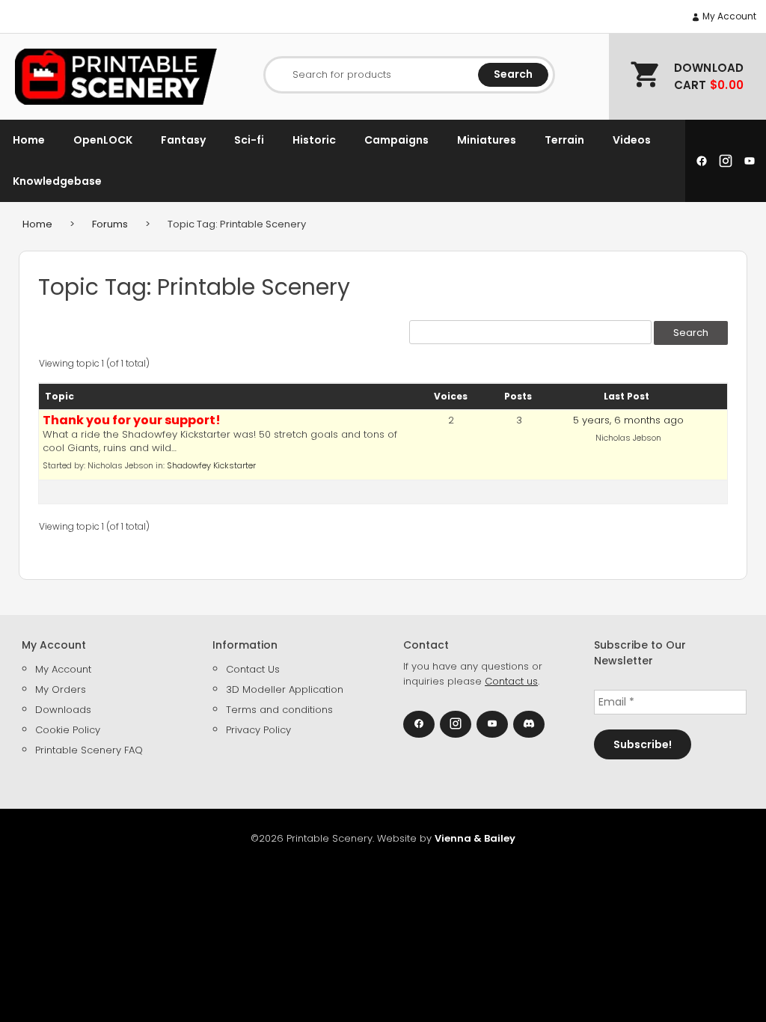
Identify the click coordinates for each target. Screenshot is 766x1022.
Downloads (63, 710)
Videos (632, 139)
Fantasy (183, 139)
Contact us (511, 681)
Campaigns (396, 139)
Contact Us (253, 669)
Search (513, 74)
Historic (314, 139)
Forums (110, 224)
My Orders (60, 689)
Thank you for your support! (132, 420)
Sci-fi (249, 139)
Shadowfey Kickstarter (211, 465)
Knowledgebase (57, 181)
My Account (728, 16)
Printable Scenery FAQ (89, 750)
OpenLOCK (102, 139)
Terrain (564, 139)
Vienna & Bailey (475, 838)
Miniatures (486, 139)
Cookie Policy (67, 730)
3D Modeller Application (284, 689)
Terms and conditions (279, 710)
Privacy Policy (258, 730)
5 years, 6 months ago (628, 420)
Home (29, 139)
